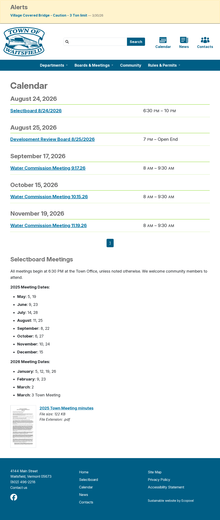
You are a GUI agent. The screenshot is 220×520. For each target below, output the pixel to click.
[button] (54, 65)
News (83, 494)
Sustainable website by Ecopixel (171, 500)
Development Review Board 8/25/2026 (52, 139)
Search (136, 42)
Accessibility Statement (166, 487)
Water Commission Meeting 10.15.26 (49, 196)
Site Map (155, 472)
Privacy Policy (159, 479)
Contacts (86, 502)
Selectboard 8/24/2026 (36, 110)
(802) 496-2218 (22, 482)
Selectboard (88, 479)
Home (84, 472)
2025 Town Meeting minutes (66, 408)
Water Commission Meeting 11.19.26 (48, 225)
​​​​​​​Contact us (18, 487)
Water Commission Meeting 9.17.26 (48, 168)
